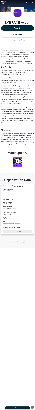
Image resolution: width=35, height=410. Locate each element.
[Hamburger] (32, 2)
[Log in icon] (29, 2)
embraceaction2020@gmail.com (11, 223)
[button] (18, 161)
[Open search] (26, 2)
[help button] (32, 407)
